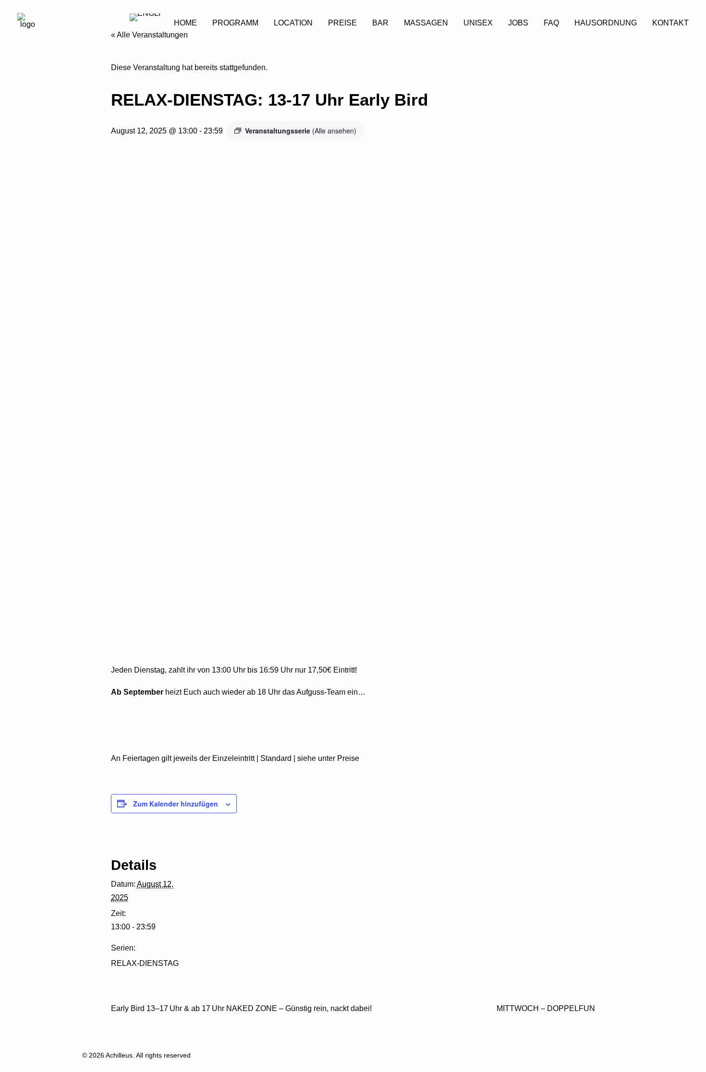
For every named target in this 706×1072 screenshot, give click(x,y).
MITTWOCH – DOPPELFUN (546, 1008)
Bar (380, 23)
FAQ (551, 23)
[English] (145, 23)
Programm (235, 23)
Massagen (426, 23)
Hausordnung (605, 23)
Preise (342, 23)
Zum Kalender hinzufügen (175, 803)
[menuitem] (185, 23)
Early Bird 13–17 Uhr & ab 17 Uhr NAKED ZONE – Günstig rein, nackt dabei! (241, 1008)
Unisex (478, 23)
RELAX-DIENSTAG (145, 963)
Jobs (518, 23)
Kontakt (670, 23)
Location (293, 23)
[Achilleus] (27, 23)
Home (185, 23)
